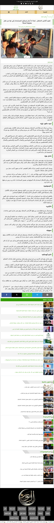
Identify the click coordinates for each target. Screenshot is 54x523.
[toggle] (9, 11)
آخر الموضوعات (45, 451)
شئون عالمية (43, 17)
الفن (5, 509)
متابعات (47, 513)
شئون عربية (41, 509)
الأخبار (26, 12)
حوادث (42, 518)
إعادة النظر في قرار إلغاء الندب (21, 522)
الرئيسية (45, 12)
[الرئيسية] (21, 3)
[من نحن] (30, 3)
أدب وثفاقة (24, 518)
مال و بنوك (12, 509)
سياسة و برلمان (21, 509)
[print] (47, 295)
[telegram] (37, 295)
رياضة (15, 513)
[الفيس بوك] (23, 3)
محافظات (40, 513)
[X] (17, 295)
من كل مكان (32, 513)
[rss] (28, 3)
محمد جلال (50, 62)
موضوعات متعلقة (47, 300)
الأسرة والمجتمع (34, 518)
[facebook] (6, 295)
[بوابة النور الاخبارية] (40, 7)
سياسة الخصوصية (14, 518)
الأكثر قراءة (47, 417)
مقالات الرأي (23, 513)
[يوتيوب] (26, 3)
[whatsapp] (27, 295)
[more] (33, 3)
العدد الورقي (7, 513)
